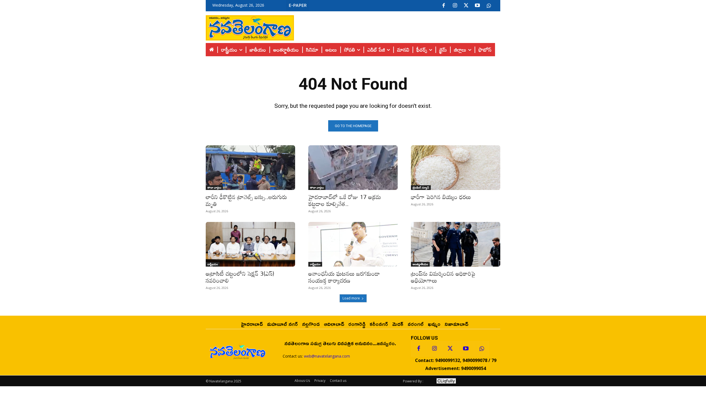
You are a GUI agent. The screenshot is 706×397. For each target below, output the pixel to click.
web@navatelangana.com (327, 356)
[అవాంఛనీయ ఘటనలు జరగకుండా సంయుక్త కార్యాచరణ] (353, 244)
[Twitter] (466, 6)
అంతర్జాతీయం (420, 264)
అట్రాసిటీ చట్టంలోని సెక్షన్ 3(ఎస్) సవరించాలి (240, 277)
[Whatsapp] (481, 348)
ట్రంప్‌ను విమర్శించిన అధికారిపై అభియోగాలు (443, 277)
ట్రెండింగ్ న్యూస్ (421, 187)
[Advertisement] (397, 26)
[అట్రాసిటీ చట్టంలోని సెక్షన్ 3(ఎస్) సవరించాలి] (250, 244)
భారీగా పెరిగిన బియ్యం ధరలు (441, 197)
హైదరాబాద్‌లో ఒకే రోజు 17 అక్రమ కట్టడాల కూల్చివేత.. (344, 200)
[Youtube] (477, 6)
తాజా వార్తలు (214, 187)
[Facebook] (443, 6)
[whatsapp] (489, 6)
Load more (351, 298)
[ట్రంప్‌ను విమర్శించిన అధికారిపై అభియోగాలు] (455, 244)
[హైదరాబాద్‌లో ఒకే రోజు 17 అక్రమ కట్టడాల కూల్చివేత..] (353, 167)
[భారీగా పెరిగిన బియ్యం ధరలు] (455, 167)
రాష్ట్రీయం (212, 264)
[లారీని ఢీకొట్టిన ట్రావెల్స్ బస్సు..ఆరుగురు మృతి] (250, 167)
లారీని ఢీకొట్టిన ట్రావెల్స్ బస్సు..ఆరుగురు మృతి (246, 200)
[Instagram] (455, 6)
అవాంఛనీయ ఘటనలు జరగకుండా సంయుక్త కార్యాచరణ (344, 277)
